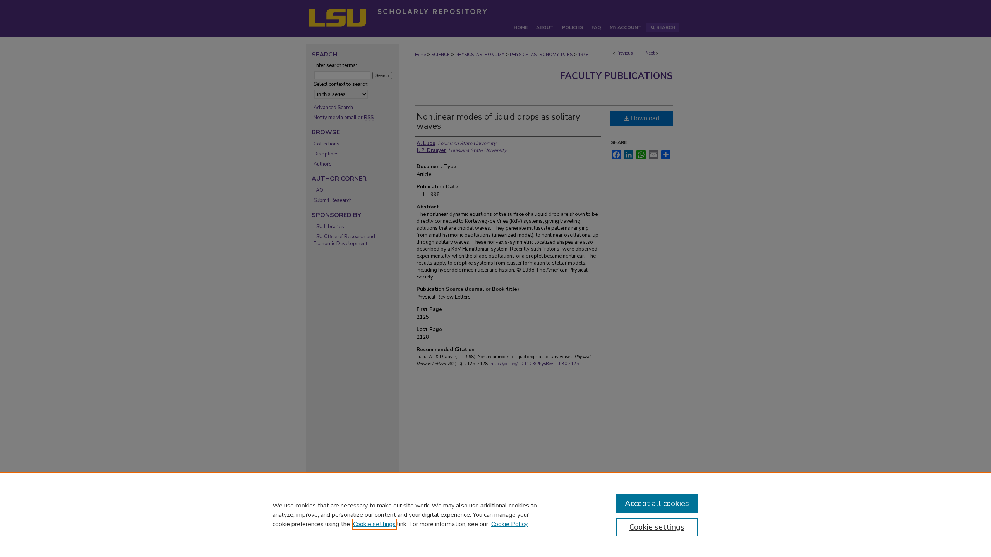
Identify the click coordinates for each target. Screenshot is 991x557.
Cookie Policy (509, 524)
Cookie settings (374, 524)
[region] (495, 514)
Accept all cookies (657, 503)
